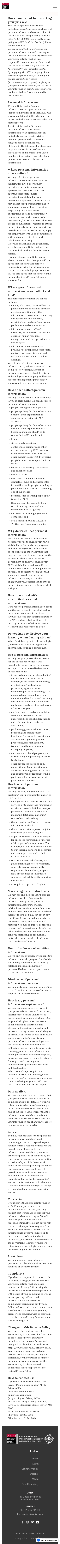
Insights (34, 1473)
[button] (54, 5)
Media (35, 1479)
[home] (5, 6)
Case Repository (30, 1484)
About (35, 1463)
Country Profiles (30, 1468)
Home (35, 1458)
